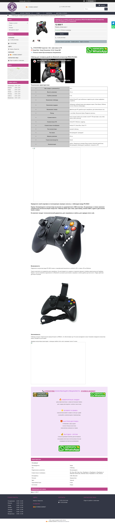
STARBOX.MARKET (88, 391)
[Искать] (106, 9)
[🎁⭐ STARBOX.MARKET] (12, 11)
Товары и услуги (13, 23)
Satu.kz (64, 520)
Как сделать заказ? (14, 29)
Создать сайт (23, 1)
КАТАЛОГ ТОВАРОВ (25, 13)
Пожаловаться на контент (63, 521)
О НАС (38, 13)
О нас (10, 25)
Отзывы (11, 27)
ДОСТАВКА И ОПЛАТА (61, 13)
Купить (62, 33)
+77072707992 (49, 391)
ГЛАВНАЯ (13, 13)
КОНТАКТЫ (49, 13)
